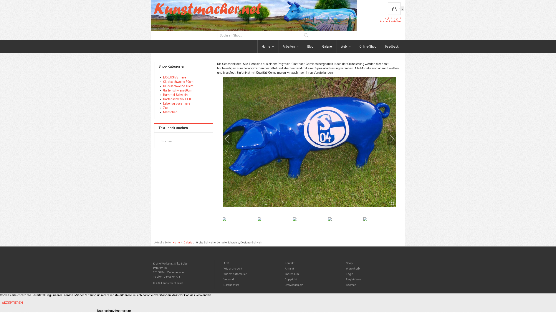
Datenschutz (231, 284)
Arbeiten (289, 46)
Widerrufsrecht (232, 268)
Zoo (166, 108)
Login (349, 274)
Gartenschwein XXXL (177, 99)
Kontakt (290, 263)
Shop (349, 263)
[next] (388, 139)
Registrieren (353, 279)
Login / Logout (392, 18)
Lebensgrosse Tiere (176, 103)
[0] (394, 8)
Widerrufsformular (235, 274)
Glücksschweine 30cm (178, 81)
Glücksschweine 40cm (178, 86)
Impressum (292, 274)
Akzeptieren (12, 303)
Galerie (327, 46)
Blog (310, 46)
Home (266, 46)
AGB (226, 263)
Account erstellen (390, 21)
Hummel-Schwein (175, 95)
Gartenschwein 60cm (177, 90)
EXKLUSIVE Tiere (174, 77)
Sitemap (351, 284)
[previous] (230, 139)
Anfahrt (289, 268)
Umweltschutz (294, 284)
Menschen (170, 112)
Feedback (392, 46)
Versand (228, 279)
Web (344, 46)
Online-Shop (367, 46)
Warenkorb (353, 268)
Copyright (291, 279)
